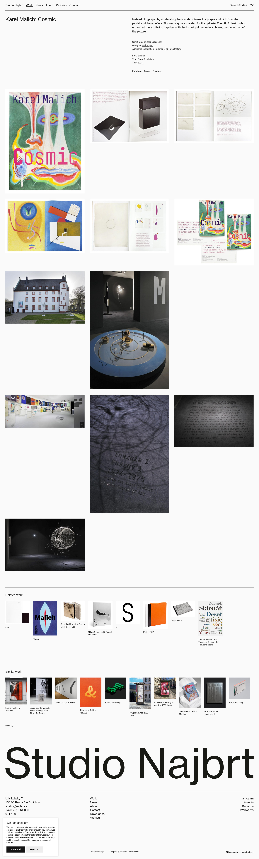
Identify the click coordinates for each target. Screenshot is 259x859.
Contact (95, 810)
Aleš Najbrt (147, 45)
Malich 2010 (148, 632)
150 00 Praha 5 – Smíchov (22, 802)
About (94, 806)
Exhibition (149, 59)
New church (176, 620)
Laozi (7, 627)
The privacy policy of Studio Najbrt (124, 852)
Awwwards (246, 810)
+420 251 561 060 (17, 810)
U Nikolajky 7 (14, 798)
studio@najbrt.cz (16, 806)
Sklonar (141, 56)
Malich (36, 639)
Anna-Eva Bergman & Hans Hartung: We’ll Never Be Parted (40, 710)
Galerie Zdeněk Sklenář (150, 42)
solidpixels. (249, 852)
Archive (95, 817)
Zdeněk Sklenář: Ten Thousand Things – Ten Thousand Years (208, 642)
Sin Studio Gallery (112, 702)
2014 (140, 63)
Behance (248, 806)
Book (140, 59)
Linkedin (248, 802)
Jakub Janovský (236, 702)
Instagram (247, 798)
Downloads (97, 814)
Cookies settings (97, 852)
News (93, 802)
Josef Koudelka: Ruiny (65, 702)
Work (93, 798)
